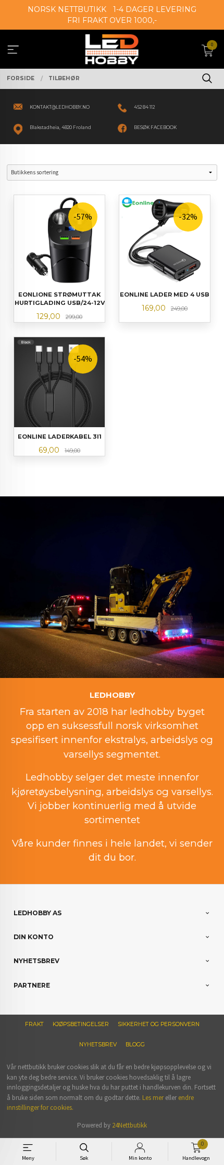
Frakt (34, 1024)
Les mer (153, 1097)
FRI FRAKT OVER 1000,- (112, 20)
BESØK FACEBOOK (155, 127)
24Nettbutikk (129, 1125)
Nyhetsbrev (98, 1044)
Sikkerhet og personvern (159, 1024)
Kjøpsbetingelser (81, 1024)
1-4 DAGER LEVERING (154, 9)
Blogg (135, 1044)
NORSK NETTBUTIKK (67, 9)
